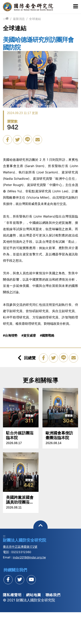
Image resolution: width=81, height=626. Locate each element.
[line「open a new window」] (27, 139)
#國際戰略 (47, 335)
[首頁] (7, 18)
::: (4, 19)
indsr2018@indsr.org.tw (29, 557)
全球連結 (35, 19)
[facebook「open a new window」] (7, 139)
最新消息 (19, 19)
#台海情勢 (10, 335)
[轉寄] (37, 139)
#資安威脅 (28, 335)
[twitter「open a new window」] (17, 139)
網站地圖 (33, 595)
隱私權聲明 (12, 595)
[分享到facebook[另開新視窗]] (8, 579)
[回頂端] (40, 527)
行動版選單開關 (75, 7)
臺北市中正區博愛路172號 (20, 547)
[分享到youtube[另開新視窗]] (31, 579)
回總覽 (30, 357)
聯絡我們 (53, 595)
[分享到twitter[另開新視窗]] (19, 579)
